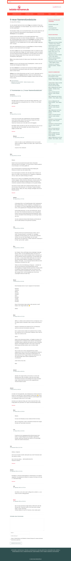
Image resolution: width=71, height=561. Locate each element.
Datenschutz (33, 550)
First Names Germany (46, 551)
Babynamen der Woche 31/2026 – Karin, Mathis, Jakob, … (55, 102)
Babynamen (36, 551)
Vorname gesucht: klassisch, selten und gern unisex (54, 93)
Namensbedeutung (17, 551)
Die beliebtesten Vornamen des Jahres (49, 550)
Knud (14, 499)
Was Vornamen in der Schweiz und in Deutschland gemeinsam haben (54, 39)
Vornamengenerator (52, 27)
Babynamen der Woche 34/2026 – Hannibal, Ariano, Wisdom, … (55, 89)
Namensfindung (28, 551)
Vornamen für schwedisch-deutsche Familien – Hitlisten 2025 (54, 66)
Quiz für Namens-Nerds (53, 29)
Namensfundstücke (14, 80)
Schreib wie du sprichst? (15, 83)
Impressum (21, 550)
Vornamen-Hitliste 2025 (53, 24)
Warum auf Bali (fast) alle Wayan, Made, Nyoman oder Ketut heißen (55, 84)
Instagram (56, 551)
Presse (26, 550)
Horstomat (50, 26)
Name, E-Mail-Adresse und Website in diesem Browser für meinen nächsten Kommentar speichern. (27, 539)
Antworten (13, 106)
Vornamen (14, 550)
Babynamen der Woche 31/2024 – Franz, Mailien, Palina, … (55, 80)
